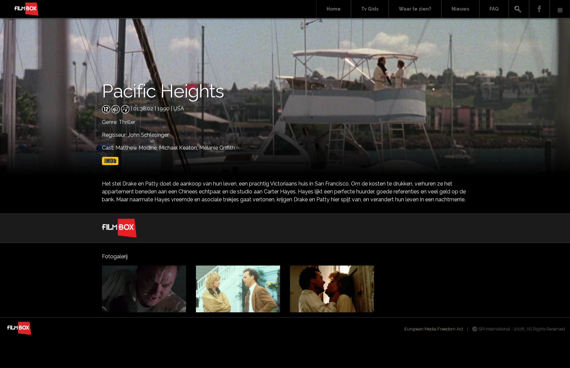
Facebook (539, 9)
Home (334, 9)
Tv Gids (369, 9)
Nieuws (460, 9)
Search (519, 9)
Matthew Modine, (137, 148)
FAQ (494, 9)
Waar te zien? (415, 9)
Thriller (127, 122)
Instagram (560, 9)
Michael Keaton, (179, 148)
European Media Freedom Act (433, 328)
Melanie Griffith (217, 148)
